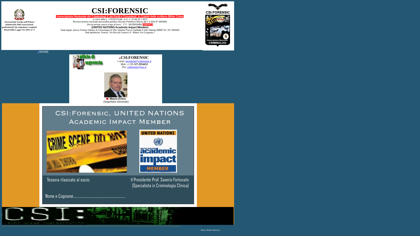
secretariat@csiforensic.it (138, 61)
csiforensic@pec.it (136, 67)
